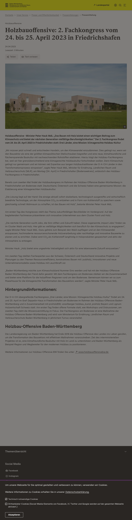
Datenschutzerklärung (77, 492)
